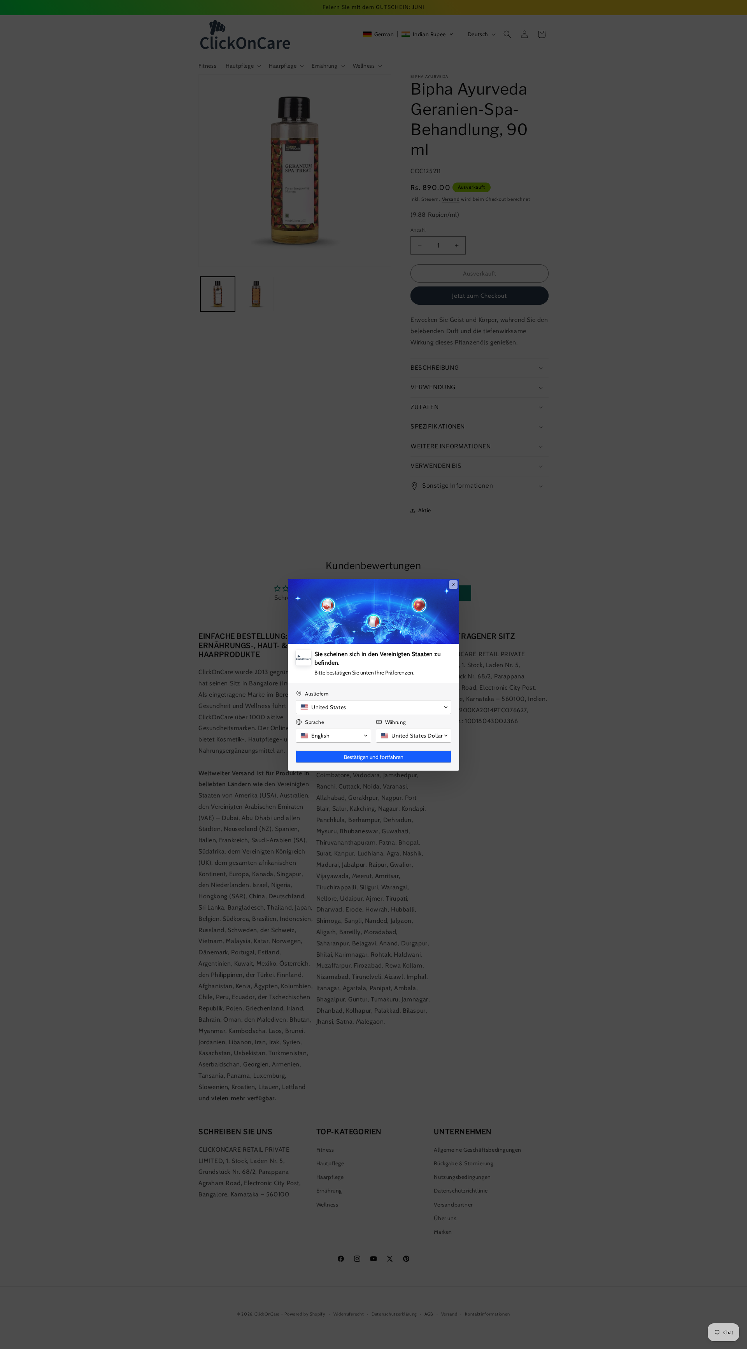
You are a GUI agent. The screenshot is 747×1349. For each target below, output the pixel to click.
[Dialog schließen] (453, 584)
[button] (373, 707)
